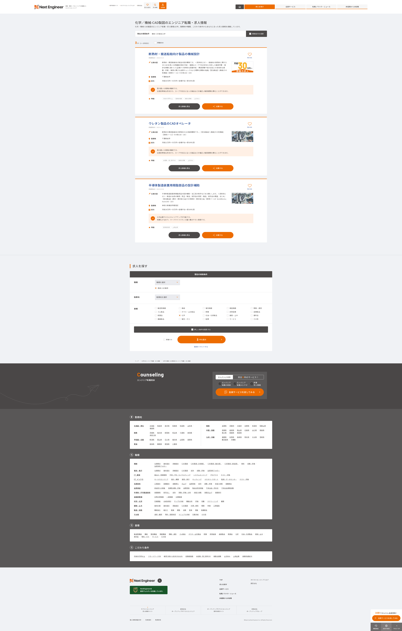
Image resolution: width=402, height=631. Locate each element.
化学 (237, 534)
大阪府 (239, 426)
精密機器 (163, 534)
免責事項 (158, 620)
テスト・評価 (225, 475)
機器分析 (189, 501)
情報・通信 (173, 534)
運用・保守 (186, 479)
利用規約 (148, 620)
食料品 (136, 537)
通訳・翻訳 (158, 514)
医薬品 (230, 534)
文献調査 (157, 501)
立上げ (184, 484)
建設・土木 (259, 534)
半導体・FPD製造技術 (142, 492)
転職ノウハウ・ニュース (321, 7)
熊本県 (247, 437)
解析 (242, 464)
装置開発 (157, 492)
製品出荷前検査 (197, 488)
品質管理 (186, 488)
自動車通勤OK (247, 556)
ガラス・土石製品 (195, 534)
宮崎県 (262, 437)
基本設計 (167, 464)
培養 (202, 501)
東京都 (189, 433)
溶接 (184, 510)
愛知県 (167, 444)
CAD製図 (185, 464)
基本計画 (157, 506)
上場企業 (236, 556)
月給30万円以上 (139, 556)
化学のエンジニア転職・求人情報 (151, 361)
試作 (192, 470)
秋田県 (182, 426)
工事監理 (216, 506)
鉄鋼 (205, 534)
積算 (202, 506)
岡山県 (239, 430)
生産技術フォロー (160, 466)
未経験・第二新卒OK (203, 556)
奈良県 (254, 426)
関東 (135, 433)
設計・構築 (175, 479)
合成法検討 (167, 501)
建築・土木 (138, 506)
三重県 (174, 444)
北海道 (152, 426)
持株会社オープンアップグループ (254, 610)
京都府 (231, 426)
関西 (207, 426)
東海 (135, 444)
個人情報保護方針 (135, 620)
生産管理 (192, 484)
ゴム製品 (182, 534)
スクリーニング (212, 501)
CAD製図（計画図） (198, 464)
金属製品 (222, 534)
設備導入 (176, 484)
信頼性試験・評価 (174, 488)
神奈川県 (153, 435)
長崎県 (239, 437)
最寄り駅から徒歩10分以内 (173, 556)
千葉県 (182, 433)
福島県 (152, 428)
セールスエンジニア (161, 479)
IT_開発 (137, 475)
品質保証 (137, 488)
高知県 (239, 433)
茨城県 (152, 433)
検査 (196, 510)
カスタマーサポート (211, 479)
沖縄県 (233, 440)
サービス (155, 537)
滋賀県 (224, 426)
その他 (136, 514)
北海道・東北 (139, 426)
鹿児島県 (225, 440)
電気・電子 (138, 470)
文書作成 (195, 514)
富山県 (159, 440)
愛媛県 (231, 433)
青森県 (159, 426)
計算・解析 (195, 506)
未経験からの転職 (352, 7)
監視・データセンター (229, 479)
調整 (178, 510)
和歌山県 (263, 426)
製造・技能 (138, 510)
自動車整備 (138, 497)
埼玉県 (174, 433)
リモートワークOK (154, 556)
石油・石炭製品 (247, 534)
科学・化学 (138, 501)
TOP (221, 580)
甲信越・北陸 (139, 440)
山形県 (189, 426)
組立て (166, 510)
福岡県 (224, 437)
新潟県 (152, 440)
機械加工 (157, 510)
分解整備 (179, 497)
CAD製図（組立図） (215, 464)
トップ (137, 361)
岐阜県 (152, 444)
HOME (240, 6)
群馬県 (167, 433)
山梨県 (182, 440)
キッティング (197, 479)
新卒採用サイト (114, 5)
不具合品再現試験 (227, 488)
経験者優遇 (189, 556)
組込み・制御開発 (160, 475)
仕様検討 (157, 464)
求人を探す (260, 7)
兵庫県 (247, 426)
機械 (135, 464)
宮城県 (174, 426)
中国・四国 (210, 430)
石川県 (167, 440)
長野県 (189, 440)
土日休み (227, 556)
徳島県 (262, 430)
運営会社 (139, 5)
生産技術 (137, 484)
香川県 (224, 433)
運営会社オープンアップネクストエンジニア (183, 610)
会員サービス (290, 7)
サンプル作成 (178, 501)
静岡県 (159, 444)
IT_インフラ (138, 479)
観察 (222, 501)
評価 (196, 501)
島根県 (231, 430)
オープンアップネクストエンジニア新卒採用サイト (218, 610)
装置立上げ (208, 492)
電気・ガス (145, 537)
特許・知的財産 (170, 514)
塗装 (190, 510)
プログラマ (214, 475)
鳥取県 (224, 430)
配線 (172, 510)
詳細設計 (176, 464)
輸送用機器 (138, 534)
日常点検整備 (159, 497)
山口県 (254, 430)
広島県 (247, 430)
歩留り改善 (219, 484)
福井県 (174, 440)
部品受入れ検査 (159, 488)
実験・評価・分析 (185, 492)
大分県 (254, 437)
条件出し (167, 492)
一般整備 (170, 497)
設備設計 (167, 484)
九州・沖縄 (210, 437)
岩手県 (167, 426)
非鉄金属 (213, 534)
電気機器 (154, 534)
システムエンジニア (200, 475)
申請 (209, 506)
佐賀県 (231, 437)
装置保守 (218, 492)
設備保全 (229, 484)
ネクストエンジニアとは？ (127, 5)
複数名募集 (217, 556)
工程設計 (157, 484)
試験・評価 (251, 464)
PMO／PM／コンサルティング (180, 475)
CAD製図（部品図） (231, 464)
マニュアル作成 (184, 514)
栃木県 (159, 433)
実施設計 (176, 506)
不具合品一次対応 (212, 488)
